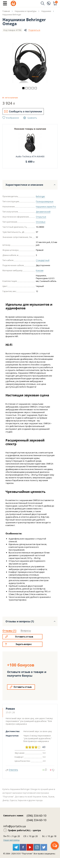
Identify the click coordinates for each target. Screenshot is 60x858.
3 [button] (29, 88)
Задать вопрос (24, 644)
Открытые (41, 216)
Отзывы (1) (9, 630)
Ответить (13, 770)
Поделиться (34, 30)
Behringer (40, 196)
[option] (29, 63)
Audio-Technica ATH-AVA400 (30, 156)
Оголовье (40, 221)
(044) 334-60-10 (36, 820)
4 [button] (33, 88)
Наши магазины (11, 840)
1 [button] (23, 88)
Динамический (43, 211)
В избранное (12, 117)
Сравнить (32, 117)
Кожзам (39, 270)
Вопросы (26, 630)
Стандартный (42, 260)
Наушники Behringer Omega (24, 22)
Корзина (56, 2)
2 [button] (26, 88)
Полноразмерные (44, 201)
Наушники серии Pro (46, 206)
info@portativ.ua (14, 826)
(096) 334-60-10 (36, 815)
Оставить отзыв (24, 636)
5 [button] (36, 88)
